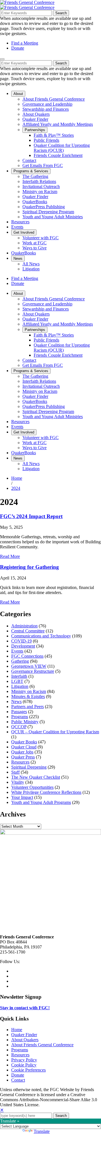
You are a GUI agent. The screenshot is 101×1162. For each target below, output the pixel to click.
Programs (19, 716)
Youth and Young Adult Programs (41, 802)
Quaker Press (23, 757)
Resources (20, 762)
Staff (15, 772)
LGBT (17, 681)
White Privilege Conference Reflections (46, 792)
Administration (24, 625)
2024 (15, 488)
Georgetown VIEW (28, 666)
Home (16, 478)
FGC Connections (27, 656)
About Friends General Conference (42, 1044)
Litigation (19, 686)
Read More (10, 556)
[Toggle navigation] (2, 59)
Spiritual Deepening (29, 767)
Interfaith (19, 676)
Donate (17, 48)
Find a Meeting (24, 43)
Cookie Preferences (28, 1070)
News (16, 701)
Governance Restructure (32, 671)
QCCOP (18, 726)
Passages (19, 711)
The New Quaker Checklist (35, 777)
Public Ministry (24, 721)
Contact (18, 1080)
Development (23, 646)
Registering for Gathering (29, 567)
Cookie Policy (23, 1065)
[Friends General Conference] (27, 7)
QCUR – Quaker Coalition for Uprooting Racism (55, 731)
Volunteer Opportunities (32, 787)
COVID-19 (21, 641)
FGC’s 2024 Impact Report (31, 516)
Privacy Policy (24, 1059)
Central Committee (28, 630)
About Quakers (24, 1039)
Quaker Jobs (22, 752)
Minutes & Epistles (28, 696)
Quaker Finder (24, 1034)
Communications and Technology (41, 636)
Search (61, 13)
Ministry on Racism (28, 691)
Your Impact (22, 797)
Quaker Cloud (23, 746)
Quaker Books (24, 741)
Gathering (20, 661)
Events (17, 651)
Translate (42, 1131)
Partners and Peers (27, 706)
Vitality (17, 782)
